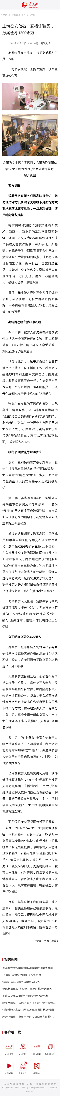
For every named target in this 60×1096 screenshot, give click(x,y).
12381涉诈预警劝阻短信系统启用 (21, 975)
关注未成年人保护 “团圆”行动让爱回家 (25, 995)
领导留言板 (50, 1054)
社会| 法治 (29, 15)
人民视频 (9, 1073)
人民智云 (22, 1073)
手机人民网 (36, 1054)
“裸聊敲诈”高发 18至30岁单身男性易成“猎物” (29, 1009)
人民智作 (36, 1073)
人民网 (4, 15)
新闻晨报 (45, 43)
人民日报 (9, 1054)
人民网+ (22, 1054)
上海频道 (15, 15)
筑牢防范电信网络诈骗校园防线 (21, 982)
